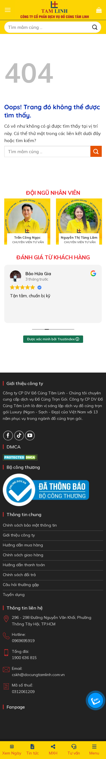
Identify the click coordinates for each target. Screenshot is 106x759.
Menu (94, 753)
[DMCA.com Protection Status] (20, 456)
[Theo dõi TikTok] (19, 436)
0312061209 (23, 691)
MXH (53, 753)
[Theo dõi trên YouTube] (30, 436)
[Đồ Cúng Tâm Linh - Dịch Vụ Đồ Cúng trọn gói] (53, 10)
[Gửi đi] (95, 27)
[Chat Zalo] (95, 700)
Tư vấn (74, 753)
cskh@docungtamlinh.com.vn (38, 674)
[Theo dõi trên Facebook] (8, 436)
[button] (7, 10)
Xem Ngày (11, 753)
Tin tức (32, 753)
